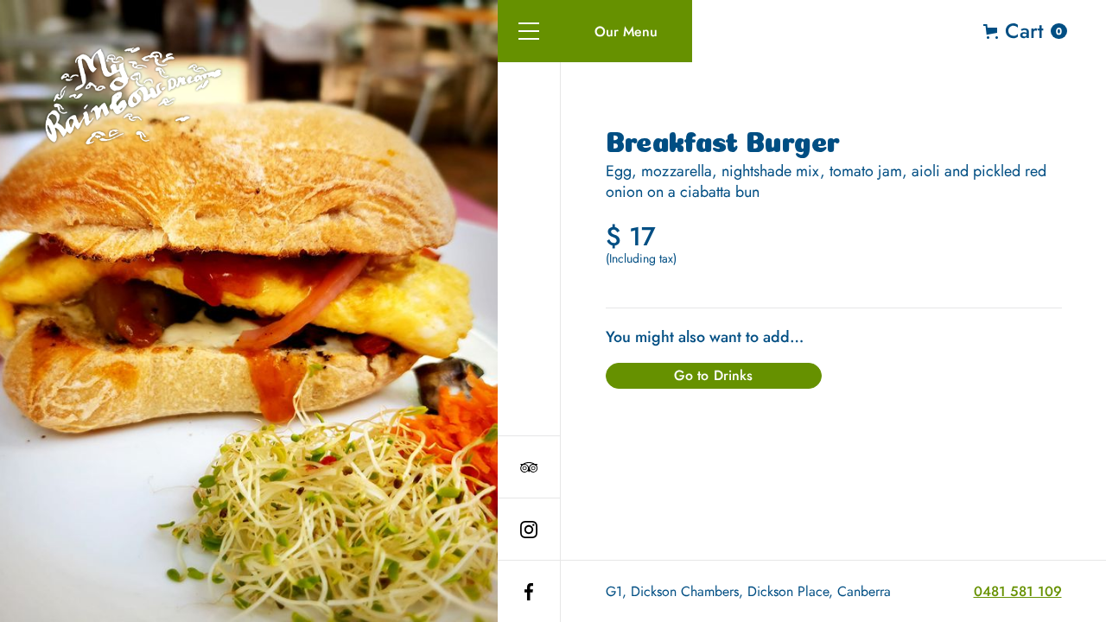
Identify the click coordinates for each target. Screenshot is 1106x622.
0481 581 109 (1018, 591)
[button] (529, 31)
